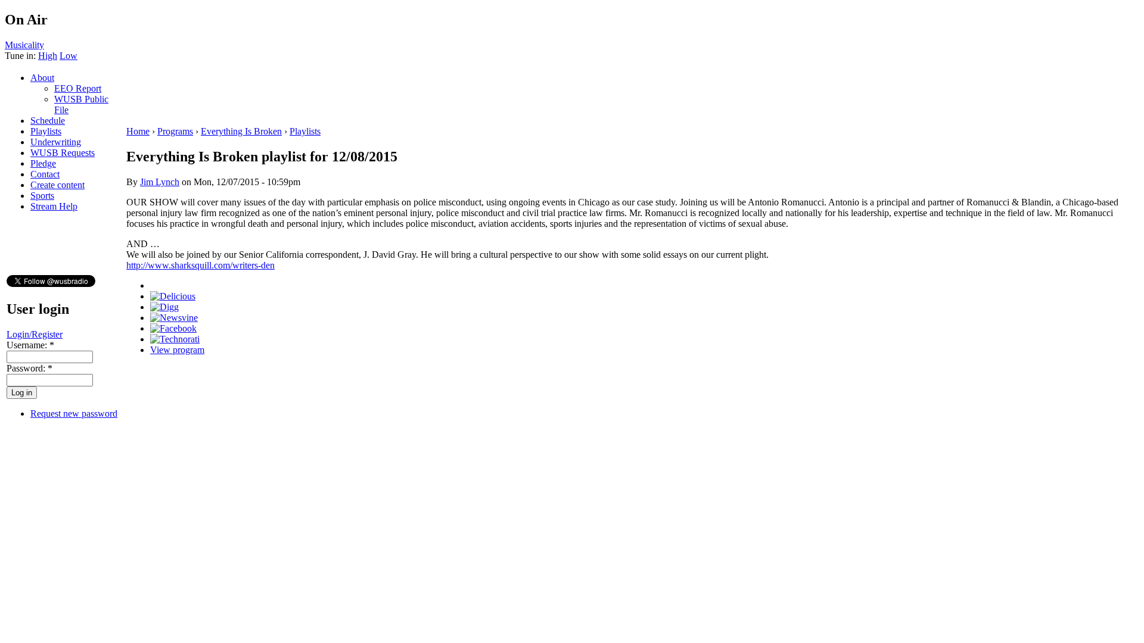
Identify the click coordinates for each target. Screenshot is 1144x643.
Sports (42, 196)
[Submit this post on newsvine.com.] (174, 318)
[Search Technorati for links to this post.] (175, 339)
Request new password (73, 413)
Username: (30, 345)
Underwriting (55, 142)
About (42, 78)
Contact (45, 174)
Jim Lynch (159, 182)
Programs (175, 131)
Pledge (43, 163)
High (47, 56)
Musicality (24, 45)
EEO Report (77, 88)
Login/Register (35, 334)
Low (68, 56)
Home (138, 131)
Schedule (47, 121)
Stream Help (53, 206)
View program (177, 350)
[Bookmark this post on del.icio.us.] (172, 296)
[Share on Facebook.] (173, 328)
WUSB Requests (62, 153)
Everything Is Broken (241, 131)
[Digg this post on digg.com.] (164, 307)
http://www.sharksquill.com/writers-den (200, 265)
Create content (57, 185)
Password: (29, 368)
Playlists (45, 131)
